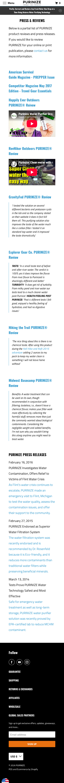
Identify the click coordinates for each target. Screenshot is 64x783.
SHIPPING (14, 680)
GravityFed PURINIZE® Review (30, 196)
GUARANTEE (15, 672)
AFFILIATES (14, 698)
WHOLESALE (14, 706)
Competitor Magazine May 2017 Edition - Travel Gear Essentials (30, 88)
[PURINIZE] (32, 3)
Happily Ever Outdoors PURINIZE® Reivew (24, 102)
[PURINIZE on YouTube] (20, 662)
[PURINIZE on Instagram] (27, 662)
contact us (40, 50)
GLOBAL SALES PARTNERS (21, 715)
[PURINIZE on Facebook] (12, 662)
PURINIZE (20, 765)
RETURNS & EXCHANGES (20, 689)
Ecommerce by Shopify (27, 769)
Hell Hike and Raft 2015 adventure (30, 351)
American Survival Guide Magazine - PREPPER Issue (32, 74)
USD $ (13, 756)
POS (11, 769)
